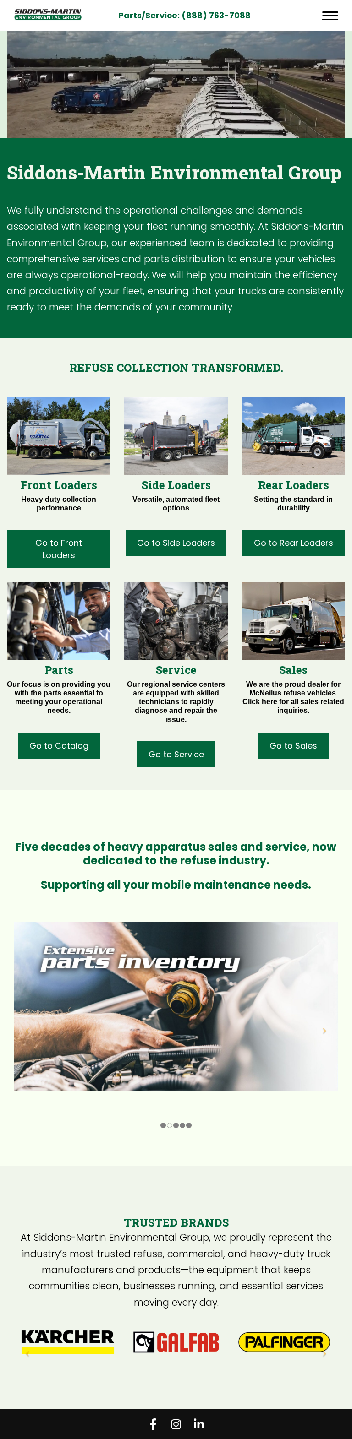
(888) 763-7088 (216, 15)
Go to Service (176, 754)
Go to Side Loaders (176, 542)
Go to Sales (293, 745)
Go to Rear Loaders (293, 542)
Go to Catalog (58, 745)
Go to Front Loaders (58, 549)
